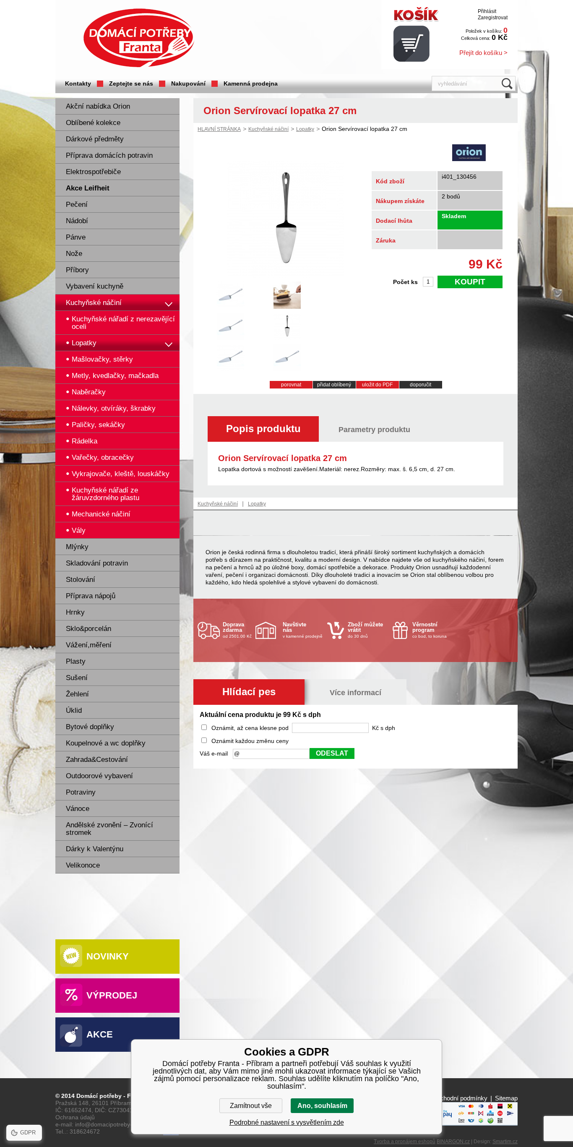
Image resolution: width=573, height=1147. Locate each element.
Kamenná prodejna (251, 83)
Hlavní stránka (219, 129)
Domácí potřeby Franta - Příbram (139, 38)
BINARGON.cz (453, 1141)
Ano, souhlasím (322, 1105)
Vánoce (77, 809)
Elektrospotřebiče (93, 172)
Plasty (76, 661)
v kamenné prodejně (303, 630)
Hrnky (75, 612)
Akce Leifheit (87, 188)
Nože (74, 254)
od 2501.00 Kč (237, 630)
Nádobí (77, 221)
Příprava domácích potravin (109, 155)
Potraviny (81, 792)
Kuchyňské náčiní (94, 303)
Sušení (77, 678)
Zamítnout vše (251, 1105)
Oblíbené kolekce (93, 123)
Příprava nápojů (90, 596)
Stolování (80, 580)
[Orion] (469, 153)
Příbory (77, 270)
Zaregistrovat (493, 18)
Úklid (74, 710)
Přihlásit (487, 11)
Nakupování (188, 83)
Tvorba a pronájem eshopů (404, 1141)
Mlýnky (77, 547)
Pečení (77, 205)
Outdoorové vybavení (99, 776)
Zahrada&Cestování (97, 760)
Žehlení (77, 694)
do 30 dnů (365, 630)
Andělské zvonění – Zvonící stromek (109, 829)
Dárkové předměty (95, 139)
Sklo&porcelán (88, 629)
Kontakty (78, 83)
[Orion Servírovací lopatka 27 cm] (286, 275)
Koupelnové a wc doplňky (106, 743)
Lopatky (305, 129)
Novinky (107, 956)
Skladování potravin (97, 563)
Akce (99, 1034)
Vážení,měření (89, 645)
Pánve (76, 237)
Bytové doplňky (90, 727)
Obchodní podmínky (459, 1098)
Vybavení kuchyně (94, 286)
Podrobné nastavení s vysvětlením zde (286, 1122)
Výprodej (111, 995)
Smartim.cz (505, 1141)
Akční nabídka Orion (98, 106)
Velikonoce (83, 865)
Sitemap (506, 1098)
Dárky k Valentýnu (94, 849)
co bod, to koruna (429, 630)
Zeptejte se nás (131, 83)
